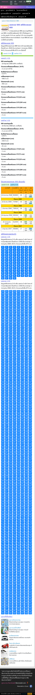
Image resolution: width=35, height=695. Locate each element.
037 (22, 301)
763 (14, 538)
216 (3, 361)
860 (18, 569)
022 (26, 296)
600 (3, 486)
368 (3, 410)
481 (7, 447)
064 (3, 312)
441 (7, 434)
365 (22, 408)
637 (22, 496)
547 (14, 468)
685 (22, 512)
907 (14, 584)
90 (10, 275)
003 (14, 291)
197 (22, 353)
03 (14, 247)
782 (26, 543)
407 (30, 421)
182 (26, 348)
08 (3, 249)
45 (22, 260)
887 (30, 576)
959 (30, 600)
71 (30, 268)
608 (3, 488)
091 (14, 320)
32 (3, 257)
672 (3, 509)
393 (7, 418)
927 (30, 589)
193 (7, 353)
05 (22, 247)
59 (14, 265)
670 (26, 506)
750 (26, 532)
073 (7, 314)
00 (3, 247)
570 (10, 475)
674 (10, 509)
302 (26, 387)
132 (18, 333)
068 (18, 312)
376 (3, 413)
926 (26, 589)
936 (3, 595)
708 (18, 519)
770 (10, 540)
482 (10, 447)
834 (10, 561)
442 (10, 434)
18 (10, 252)
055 (30, 307)
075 (14, 314)
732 (18, 527)
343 (30, 400)
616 (3, 491)
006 (26, 291)
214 (26, 359)
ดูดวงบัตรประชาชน (14, 620)
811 (14, 553)
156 (18, 340)
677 (22, 509)
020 (18, 296)
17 (7, 252)
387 (14, 416)
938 (10, 595)
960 (3, 602)
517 (22, 457)
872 (3, 574)
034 (10, 301)
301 (22, 387)
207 (30, 356)
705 (7, 519)
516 (18, 457)
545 (7, 468)
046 (26, 304)
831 (30, 558)
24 (3, 255)
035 (14, 301)
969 (7, 605)
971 (14, 605)
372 (18, 410)
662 (26, 504)
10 (10, 249)
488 (3, 449)
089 (7, 320)
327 (30, 395)
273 (7, 379)
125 (22, 330)
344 (3, 403)
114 (10, 327)
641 (7, 499)
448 (3, 436)
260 (18, 374)
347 (14, 403)
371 (14, 410)
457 (7, 439)
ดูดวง (5, 7)
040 (3, 304)
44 (18, 260)
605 (22, 486)
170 (10, 346)
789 (22, 545)
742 (26, 530)
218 (10, 361)
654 (26, 501)
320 (3, 395)
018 (10, 296)
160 (3, 343)
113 (7, 327)
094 (26, 320)
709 (22, 519)
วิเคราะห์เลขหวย (11, 21)
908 (18, 584)
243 (14, 369)
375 (30, 410)
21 (22, 252)
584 (3, 480)
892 (18, 579)
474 (10, 444)
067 (14, 312)
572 (18, 475)
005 (22, 291)
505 (7, 455)
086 (26, 317)
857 (7, 569)
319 (30, 392)
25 (7, 255)
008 (3, 294)
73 (7, 270)
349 (22, 403)
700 (18, 517)
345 (7, 403)
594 (10, 483)
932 (18, 592)
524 (18, 460)
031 (30, 299)
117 (22, 327)
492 (18, 449)
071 (30, 312)
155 (14, 340)
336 (3, 400)
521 (7, 460)
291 (14, 384)
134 (26, 333)
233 (7, 366)
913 (7, 587)
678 (26, 509)
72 (3, 270)
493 (22, 449)
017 (7, 296)
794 (10, 548)
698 (10, 517)
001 (7, 291)
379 (14, 413)
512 (3, 457)
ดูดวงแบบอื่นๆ (5, 13)
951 (30, 597)
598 (26, 483)
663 (30, 504)
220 (18, 361)
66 (10, 268)
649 (7, 501)
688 (3, 514)
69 (22, 268)
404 (18, 421)
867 (14, 571)
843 (14, 564)
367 (30, 408)
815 (30, 553)
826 (10, 558)
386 (10, 416)
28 (18, 255)
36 (18, 257)
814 (26, 553)
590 (26, 480)
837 (22, 561)
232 (3, 366)
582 (26, 478)
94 (26, 275)
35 (14, 257)
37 (22, 257)
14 (26, 249)
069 (22, 312)
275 (14, 379)
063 (30, 309)
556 (18, 470)
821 (22, 556)
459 (14, 439)
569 (7, 475)
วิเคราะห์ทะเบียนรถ (14, 643)
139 (14, 335)
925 (22, 589)
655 (30, 501)
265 (7, 377)
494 (26, 449)
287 (30, 382)
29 (22, 255)
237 (22, 366)
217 (7, 361)
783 (30, 543)
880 (3, 576)
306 (10, 390)
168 (3, 346)
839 (30, 561)
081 (7, 317)
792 (3, 548)
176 (3, 348)
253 (22, 372)
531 (14, 462)
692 (18, 514)
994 (10, 613)
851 (14, 566)
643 (14, 499)
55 (30, 262)
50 (10, 262)
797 (22, 548)
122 (10, 330)
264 (3, 377)
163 (14, 343)
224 (3, 364)
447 (30, 434)
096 (3, 322)
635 (14, 496)
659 (14, 504)
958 (26, 600)
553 (7, 470)
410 (10, 423)
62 (26, 265)
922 (10, 589)
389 (22, 416)
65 (7, 268)
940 (18, 595)
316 (18, 392)
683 (14, 512)
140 (18, 335)
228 (18, 364)
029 (22, 299)
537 (7, 465)
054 (26, 307)
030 (26, 299)
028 (18, 299)
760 (3, 538)
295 (30, 384)
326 (26, 395)
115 (14, 327)
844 (18, 564)
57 (7, 265)
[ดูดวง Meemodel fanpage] (30, 686)
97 (7, 278)
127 (30, 330)
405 (22, 421)
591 (30, 480)
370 (10, 410)
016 (3, 296)
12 (18, 249)
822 (26, 556)
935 (30, 592)
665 (7, 506)
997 (22, 613)
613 (22, 488)
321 (7, 395)
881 (7, 576)
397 (22, 418)
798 (26, 548)
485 (22, 447)
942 (26, 595)
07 (30, 247)
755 (14, 535)
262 (26, 374)
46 (26, 260)
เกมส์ (20, 1)
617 (7, 491)
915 (14, 587)
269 (22, 377)
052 (18, 307)
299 (14, 387)
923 (14, 589)
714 (10, 522)
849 (7, 566)
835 (14, 561)
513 (7, 457)
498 (10, 452)
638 (26, 496)
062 (26, 309)
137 (7, 335)
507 (14, 455)
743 (30, 530)
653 (22, 501)
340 (18, 400)
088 (3, 320)
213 (22, 359)
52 (18, 262)
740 (18, 530)
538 (10, 465)
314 (10, 392)
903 (30, 582)
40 (3, 260)
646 (26, 499)
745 (7, 532)
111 (30, 325)
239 (30, 366)
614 (26, 488)
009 (7, 294)
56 (3, 265)
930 (10, 592)
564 (18, 473)
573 (22, 475)
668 (18, 506)
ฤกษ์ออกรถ (12, 651)
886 (26, 576)
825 (7, 558)
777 (7, 543)
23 (30, 252)
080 (3, 317)
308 (18, 390)
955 (14, 600)
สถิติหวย (11, 659)
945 (7, 597)
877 (22, 574)
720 (3, 525)
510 (26, 455)
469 (22, 442)
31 (30, 255)
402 (10, 421)
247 (30, 369)
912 (3, 587)
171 (14, 346)
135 (30, 333)
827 (14, 558)
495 (30, 449)
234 (10, 366)
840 (3, 564)
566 (26, 473)
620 (18, 491)
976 (3, 608)
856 (3, 569)
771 (14, 540)
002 (10, 291)
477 (22, 444)
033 (7, 301)
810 (10, 553)
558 (26, 470)
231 (30, 364)
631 (30, 493)
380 (18, 413)
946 (10, 597)
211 (14, 359)
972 (18, 605)
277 (22, 379)
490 (10, 449)
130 (10, 333)
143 (30, 335)
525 (22, 460)
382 (26, 413)
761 (7, 538)
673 (7, 509)
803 (14, 551)
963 (14, 602)
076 (18, 314)
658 (10, 504)
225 (7, 364)
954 (10, 600)
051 (14, 307)
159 (30, 340)
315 (14, 392)
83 (14, 273)
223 (30, 361)
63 (30, 265)
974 (26, 605)
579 (14, 478)
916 (18, 587)
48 (3, 262)
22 (26, 252)
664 (3, 506)
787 (14, 545)
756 (18, 535)
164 (18, 343)
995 (14, 613)
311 (30, 390)
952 (3, 600)
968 (3, 605)
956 (18, 600)
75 (14, 270)
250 (10, 372)
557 (22, 470)
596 (18, 483)
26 (10, 255)
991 (30, 610)
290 (10, 384)
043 (14, 304)
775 (30, 540)
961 (7, 602)
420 (18, 426)
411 (14, 423)
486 (26, 447)
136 (3, 335)
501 (22, 452)
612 (18, 488)
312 (3, 392)
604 (18, 486)
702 (26, 517)
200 (3, 356)
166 (26, 343)
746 (10, 532)
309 (22, 390)
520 (3, 460)
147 (14, 338)
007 (30, 291)
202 (10, 356)
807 (30, 551)
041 (7, 304)
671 (30, 506)
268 (18, 377)
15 (30, 249)
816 (3, 556)
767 (30, 538)
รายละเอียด (24, 693)
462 (26, 439)
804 (18, 551)
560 (3, 473)
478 (26, 444)
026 (10, 299)
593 (7, 483)
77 (22, 270)
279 (30, 379)
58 (10, 265)
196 (18, 353)
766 (26, 538)
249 (7, 372)
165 (22, 343)
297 (7, 387)
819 (14, 556)
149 (22, 338)
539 (14, 465)
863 (30, 569)
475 (14, 444)
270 (26, 377)
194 (10, 353)
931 (14, 592)
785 (7, 545)
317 (22, 392)
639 (30, 496)
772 (18, 540)
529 (7, 462)
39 (30, 257)
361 (7, 408)
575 (30, 475)
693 (22, 514)
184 (3, 351)
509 (22, 455)
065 (7, 312)
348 (18, 403)
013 (22, 294)
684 (18, 512)
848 (3, 566)
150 (26, 338)
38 (26, 257)
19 (14, 252)
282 (10, 382)
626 (10, 493)
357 (22, 405)
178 (10, 348)
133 (22, 333)
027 (14, 299)
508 (18, 455)
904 (3, 584)
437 (22, 431)
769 (7, 540)
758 (26, 535)
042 (10, 304)
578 (10, 478)
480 (3, 447)
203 (14, 356)
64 (3, 268)
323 (14, 395)
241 (7, 369)
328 (3, 397)
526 (26, 460)
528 (3, 462)
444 (18, 434)
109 (22, 325)
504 (3, 455)
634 (10, 496)
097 (7, 322)
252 (18, 372)
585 (7, 480)
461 (22, 439)
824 (3, 558)
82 (10, 273)
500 (18, 452)
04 (18, 247)
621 (22, 491)
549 (22, 468)
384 (3, 416)
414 (26, 423)
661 (22, 504)
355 (14, 405)
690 (10, 514)
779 (14, 543)
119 (30, 327)
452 (18, 436)
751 (30, 532)
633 (7, 496)
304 (3, 390)
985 (7, 610)
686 (26, 512)
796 (18, 548)
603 (14, 486)
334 (26, 397)
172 (18, 346)
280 (3, 382)
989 (18, 21)
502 (26, 452)
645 (22, 499)
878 (26, 574)
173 (22, 346)
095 (30, 320)
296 (3, 387)
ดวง (6, 683)
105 (7, 325)
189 (22, 351)
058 (10, 309)
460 (18, 439)
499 (14, 452)
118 (26, 327)
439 (30, 431)
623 (30, 491)
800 (3, 551)
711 (30, 519)
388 (18, 416)
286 (26, 382)
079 (30, 314)
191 (30, 351)
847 (30, 564)
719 (30, 522)
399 (30, 418)
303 (30, 387)
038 (26, 301)
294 (26, 384)
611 (14, 488)
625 (7, 493)
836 (18, 561)
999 (30, 613)
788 (18, 545)
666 (10, 506)
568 (3, 475)
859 (14, 569)
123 (14, 330)
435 (14, 431)
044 (18, 304)
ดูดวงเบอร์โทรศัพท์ (15, 628)
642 (10, 499)
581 (22, 478)
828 (18, 558)
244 (18, 369)
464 (3, 442)
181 (22, 348)
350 (26, 403)
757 (22, 535)
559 (30, 470)
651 (14, 501)
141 (22, 335)
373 (22, 410)
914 (10, 587)
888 (3, 579)
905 (7, 584)
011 (14, 294)
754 (10, 535)
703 (30, 517)
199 (30, 353)
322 (10, 395)
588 (18, 480)
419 (14, 426)
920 (3, 589)
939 (14, 595)
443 (14, 434)
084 (18, 317)
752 (3, 535)
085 (22, 317)
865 (7, 571)
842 (10, 564)
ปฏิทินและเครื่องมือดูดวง (8, 17)
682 (10, 512)
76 (18, 270)
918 (26, 587)
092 (18, 320)
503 (30, 452)
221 (22, 361)
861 (22, 569)
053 (22, 307)
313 (7, 392)
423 (30, 426)
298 (10, 387)
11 (14, 249)
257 (7, 374)
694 (26, 514)
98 (10, 278)
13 (22, 249)
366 (26, 408)
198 (26, 353)
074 (10, 314)
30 (26, 255)
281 (7, 382)
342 (26, 400)
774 (26, 540)
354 (10, 405)
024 (3, 299)
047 (30, 304)
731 (14, 527)
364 (18, 408)
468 (18, 442)
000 (3, 291)
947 (14, 597)
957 (22, 600)
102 (26, 322)
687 (30, 512)
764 (18, 538)
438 (26, 431)
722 (10, 525)
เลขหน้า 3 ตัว (7, 53)
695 (30, 514)
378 (10, 413)
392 (3, 418)
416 (3, 426)
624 (3, 493)
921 (7, 589)
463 (30, 439)
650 (10, 501)
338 (10, 400)
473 (7, 444)
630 (26, 493)
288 (3, 384)
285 (22, 382)
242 (10, 369)
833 (7, 561)
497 (7, 452)
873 (7, 574)
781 (22, 543)
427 (14, 429)
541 (22, 465)
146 (10, 338)
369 (7, 410)
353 (7, 405)
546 (10, 468)
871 (30, 571)
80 (3, 273)
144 (3, 338)
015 (30, 294)
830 (26, 558)
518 (26, 457)
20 (18, 252)
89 (7, 275)
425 (7, 429)
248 (3, 372)
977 (7, 608)
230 (26, 364)
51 (14, 262)
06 (26, 247)
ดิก (24, 1)
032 (3, 301)
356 (18, 405)
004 (18, 291)
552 (3, 470)
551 (30, 468)
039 (30, 301)
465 (7, 442)
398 (26, 418)
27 (14, 255)
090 (10, 320)
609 (7, 488)
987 (14, 610)
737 (7, 530)
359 (30, 405)
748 (18, 532)
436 (18, 431)
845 (22, 564)
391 (30, 416)
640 (3, 499)
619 (14, 491)
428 (18, 429)
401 (7, 421)
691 (14, 514)
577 (7, 478)
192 (3, 353)
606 (26, 486)
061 (22, 309)
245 (22, 369)
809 (7, 553)
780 (18, 543)
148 (18, 338)
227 (14, 364)
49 (7, 262)
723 (14, 525)
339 (14, 400)
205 (22, 356)
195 (14, 353)
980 (18, 608)
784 (3, 545)
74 (10, 270)
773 (22, 540)
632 (3, 496)
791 (30, 545)
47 (30, 260)
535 (30, 462)
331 (14, 397)
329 (7, 397)
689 (7, 514)
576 (3, 478)
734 (26, 527)
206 (26, 356)
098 (10, 322)
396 (18, 418)
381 (22, 413)
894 (26, 579)
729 (7, 527)
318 (26, 392)
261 (22, 374)
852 (18, 566)
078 (26, 314)
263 (30, 374)
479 (30, 444)
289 (7, 384)
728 (3, 527)
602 (10, 486)
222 (26, 361)
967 (30, 602)
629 (22, 493)
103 (30, 322)
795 (14, 548)
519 (30, 457)
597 (22, 483)
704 (3, 519)
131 (14, 333)
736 (3, 530)
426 (10, 429)
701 (22, 517)
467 (14, 442)
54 (26, 262)
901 (22, 582)
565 (22, 473)
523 (14, 460)
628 (18, 493)
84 (18, 273)
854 (26, 566)
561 (7, 473)
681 (7, 512)
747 (14, 532)
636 (18, 496)
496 (3, 452)
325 (22, 395)
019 (14, 296)
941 (22, 595)
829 (22, 558)
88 (3, 275)
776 (3, 543)
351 (30, 403)
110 (26, 325)
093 (22, 320)
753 (7, 535)
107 (14, 325)
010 (10, 294)
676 (18, 509)
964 (18, 602)
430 (26, 429)
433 (7, 431)
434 (10, 431)
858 (10, 569)
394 (10, 418)
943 (30, 595)
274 (10, 379)
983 (30, 608)
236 (18, 366)
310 (26, 390)
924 (18, 589)
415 (30, 423)
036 (18, 301)
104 (3, 325)
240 (3, 369)
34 (10, 257)
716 (18, 522)
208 (3, 359)
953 (7, 600)
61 (22, 265)
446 (26, 434)
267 (14, 377)
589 (22, 480)
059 (14, 309)
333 (22, 397)
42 (10, 260)
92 (18, 275)
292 (18, 384)
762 (10, 538)
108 (18, 325)
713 (7, 522)
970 (10, 605)
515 (14, 457)
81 (7, 273)
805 (22, 551)
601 (7, 486)
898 (10, 582)
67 (14, 268)
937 (7, 595)
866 (10, 571)
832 (3, 561)
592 (3, 483)
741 (22, 530)
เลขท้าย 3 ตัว (18, 53)
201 (7, 356)
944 (3, 597)
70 (26, 268)
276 (18, 379)
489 (7, 449)
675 (14, 509)
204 (18, 356)
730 (10, 527)
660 (18, 504)
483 (14, 447)
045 (22, 304)
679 (30, 509)
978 (10, 608)
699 (14, 517)
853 (22, 566)
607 (30, 486)
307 (14, 390)
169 (7, 346)
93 (22, 275)
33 (7, 257)
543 (30, 465)
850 (10, 566)
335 (30, 397)
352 (3, 405)
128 (3, 333)
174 (26, 346)
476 (18, 444)
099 (14, 322)
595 (14, 483)
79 (30, 270)
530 (10, 462)
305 (7, 390)
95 (30, 275)
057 (7, 309)
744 (3, 532)
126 (26, 330)
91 (14, 275)
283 (14, 382)
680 (3, 512)
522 (10, 460)
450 (10, 436)
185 (7, 351)
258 (10, 374)
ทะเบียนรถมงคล (14, 635)
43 (14, 260)
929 (7, 592)
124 (18, 330)
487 (30, 447)
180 (18, 348)
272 (3, 379)
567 (30, 473)
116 (18, 327)
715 (14, 522)
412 (18, 423)
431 (30, 429)
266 (10, 377)
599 (30, 483)
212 (18, 359)
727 (30, 525)
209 (7, 359)
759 (30, 535)
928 (3, 592)
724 (18, 525)
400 (3, 421)
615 (30, 488)
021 (22, 296)
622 (26, 491)
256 (3, 374)
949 (22, 597)
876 (18, 574)
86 (26, 273)
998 (26, 613)
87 (30, 273)
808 (3, 553)
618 (10, 491)
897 (7, 582)
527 (30, 460)
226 (10, 364)
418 (10, 426)
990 (26, 610)
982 (26, 608)
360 (3, 408)
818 (10, 556)
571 (14, 475)
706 (10, 519)
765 (22, 538)
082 (10, 317)
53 (22, 262)
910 (26, 584)
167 (30, 343)
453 (22, 436)
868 (18, 571)
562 (10, 473)
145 (7, 338)
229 (22, 364)
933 (22, 592)
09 (7, 249)
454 (26, 436)
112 (3, 327)
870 (26, 571)
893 (22, 579)
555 (14, 470)
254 (26, 372)
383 (30, 413)
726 (26, 525)
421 (22, 426)
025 (7, 299)
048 (3, 307)
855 (30, 566)
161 (7, 343)
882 (10, 576)
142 (26, 335)
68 (18, 268)
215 (30, 359)
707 (14, 519)
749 (22, 532)
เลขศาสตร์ (25, 13)
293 (22, 384)
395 (14, 418)
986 (10, 610)
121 (7, 330)
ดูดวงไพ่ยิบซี (9, 10)
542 (26, 465)
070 (26, 312)
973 (22, 605)
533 (22, 462)
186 (10, 351)
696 (3, 517)
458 (10, 439)
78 (26, 270)
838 (26, 561)
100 (18, 322)
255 (30, 372)
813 (22, 553)
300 (18, 387)
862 (26, 569)
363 (14, 408)
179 (14, 348)
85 (22, 273)
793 (7, 548)
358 (26, 405)
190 (26, 351)
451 (14, 436)
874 (10, 574)
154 (10, 340)
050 (10, 307)
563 (14, 473)
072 (3, 314)
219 (14, 361)
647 (30, 499)
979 (14, 608)
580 (18, 478)
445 (22, 434)
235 (14, 366)
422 (26, 426)
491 (14, 449)
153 (7, 340)
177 (7, 348)
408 (3, 423)
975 (30, 605)
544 (3, 468)
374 (26, 410)
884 (18, 576)
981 (22, 608)
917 (22, 587)
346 (10, 403)
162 (10, 343)
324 (18, 395)
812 (18, 553)
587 (14, 480)
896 (3, 582)
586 (10, 480)
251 (14, 372)
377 (7, 413)
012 (18, 294)
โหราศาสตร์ (11, 683)
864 (3, 571)
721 (7, 525)
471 (30, 442)
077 (22, 314)
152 (3, 340)
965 (22, 602)
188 (18, 351)
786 (10, 545)
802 (10, 551)
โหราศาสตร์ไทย (21, 10)
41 (7, 260)
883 (14, 576)
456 (3, 439)
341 (22, 400)
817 (7, 556)
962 (10, 602)
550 (26, 468)
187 (14, 351)
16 (3, 252)
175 (30, 346)
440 (3, 434)
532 (18, 462)
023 (30, 296)
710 (26, 519)
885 (22, 576)
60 (18, 265)
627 (14, 493)
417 (7, 426)
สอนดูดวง (21, 17)
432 (3, 431)
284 (18, 382)
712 (3, 522)
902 (26, 582)
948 (18, 597)
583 (30, 478)
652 (18, 501)
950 (26, 597)
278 (26, 379)
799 (30, 548)
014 (26, 294)
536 (3, 465)
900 (18, 582)
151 (30, 338)
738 (10, 530)
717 (22, 522)
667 (14, 506)
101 (22, 322)
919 (30, 587)
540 (18, 465)
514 (10, 457)
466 (10, 442)
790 (26, 545)
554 (10, 470)
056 (3, 309)
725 (22, 525)
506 (10, 455)
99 (14, 278)
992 (3, 613)
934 (26, 592)
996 (18, 613)
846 (26, 564)
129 (7, 333)
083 (14, 317)
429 (22, 429)
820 (18, 556)
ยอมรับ (30, 693)
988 (18, 610)
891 (14, 579)
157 (22, 340)
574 (26, 475)
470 (26, 442)
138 (10, 335)
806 (26, 551)
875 (14, 574)
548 (18, 468)
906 (10, 584)
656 (3, 504)
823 (30, 556)
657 (7, 504)
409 (7, 423)
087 (30, 317)
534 (26, 462)
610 (10, 488)
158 (26, 340)
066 (10, 312)
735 (30, 527)
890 (10, 579)
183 (30, 348)
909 (22, 584)
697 (7, 517)
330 (10, 397)
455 (30, 436)
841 (7, 564)
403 (14, 421)
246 (26, 369)
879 (30, 574)
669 (22, 506)
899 (14, 582)
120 (3, 330)
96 (3, 278)
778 (10, 543)
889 (7, 579)
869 (22, 571)
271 (30, 377)
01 (7, 247)
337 (7, 400)
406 (26, 421)
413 (22, 423)
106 (10, 325)
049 (7, 307)
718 (26, 522)
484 (18, 447)
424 (3, 429)
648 (3, 501)
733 (22, 527)
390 (26, 416)
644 (18, 499)
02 (10, 247)
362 (10, 408)
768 (3, 540)
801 (7, 551)
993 (7, 613)
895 (30, 579)
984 (3, 610)
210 (10, 359)
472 (3, 444)
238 (26, 366)
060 (18, 309)
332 (18, 397)
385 (7, 416)
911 (30, 584)
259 (14, 374)
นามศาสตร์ (15, 13)
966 (26, 602)
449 (7, 436)
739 (14, 530)
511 (30, 455)
